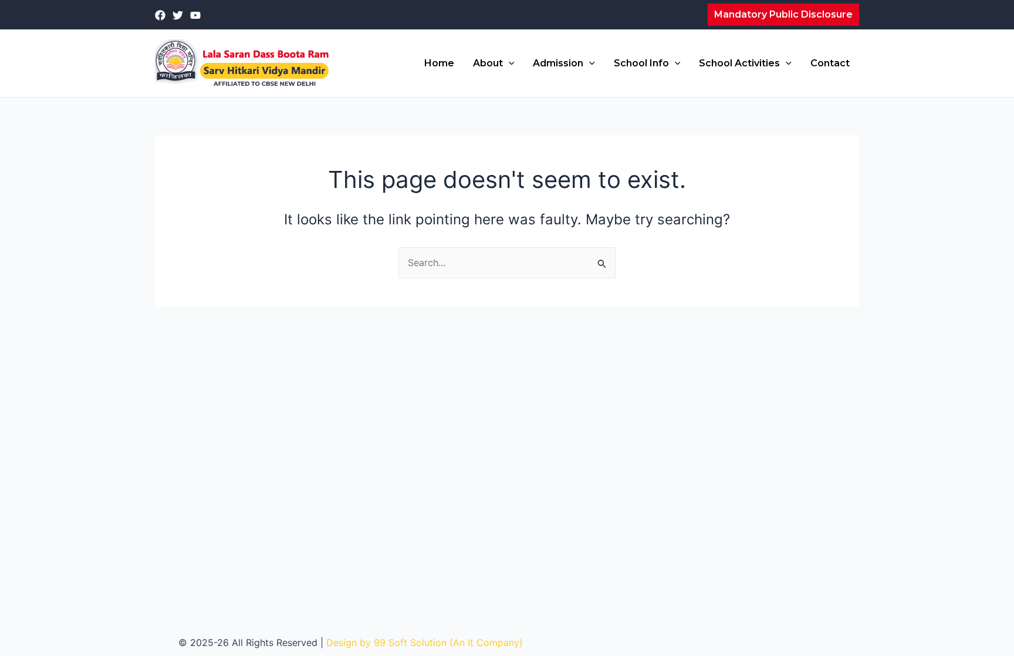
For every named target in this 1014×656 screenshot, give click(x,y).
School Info (641, 63)
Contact (830, 63)
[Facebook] (160, 15)
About (488, 63)
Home (439, 63)
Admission (558, 63)
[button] (783, 15)
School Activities (739, 63)
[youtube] (195, 15)
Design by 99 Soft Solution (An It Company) (424, 642)
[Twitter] (178, 15)
